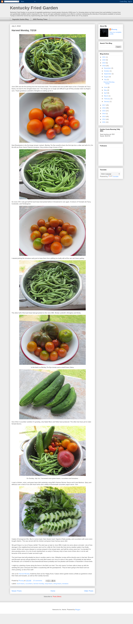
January (107, 101)
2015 (104, 111)
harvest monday (38, 583)
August (106, 77)
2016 (104, 108)
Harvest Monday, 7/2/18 (24, 30)
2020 (104, 60)
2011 (104, 122)
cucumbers (29, 583)
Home (53, 591)
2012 (104, 119)
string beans (57, 583)
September (108, 74)
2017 (104, 105)
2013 (104, 116)
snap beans (48, 583)
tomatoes (65, 583)
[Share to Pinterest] (55, 581)
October (107, 71)
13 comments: (38, 580)
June (106, 87)
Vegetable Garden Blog (20, 19)
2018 (104, 65)
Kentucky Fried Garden (34, 7)
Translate (115, 176)
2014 (104, 113)
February (107, 98)
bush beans (21, 583)
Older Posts (88, 591)
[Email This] (47, 581)
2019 (104, 63)
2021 (104, 57)
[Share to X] (51, 581)
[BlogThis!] (49, 581)
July (105, 79)
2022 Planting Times (40, 19)
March (106, 96)
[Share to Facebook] (53, 581)
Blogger (77, 609)
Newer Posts (17, 591)
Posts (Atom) (57, 596)
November (107, 68)
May (105, 90)
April (105, 93)
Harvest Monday (24, 574)
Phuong (114, 29)
